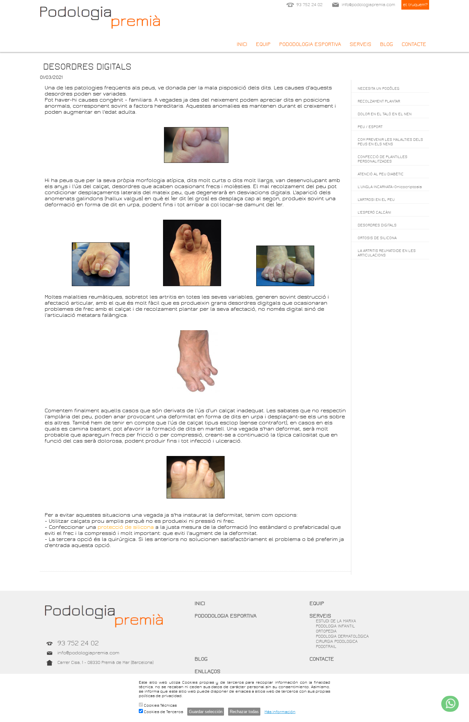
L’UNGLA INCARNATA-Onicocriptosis (390, 187)
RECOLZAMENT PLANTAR (379, 101)
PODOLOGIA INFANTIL (335, 626)
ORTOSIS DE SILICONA (377, 238)
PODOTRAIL (326, 646)
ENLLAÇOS (207, 671)
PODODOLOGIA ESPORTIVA (310, 44)
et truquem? (415, 5)
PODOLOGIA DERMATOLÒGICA (342, 636)
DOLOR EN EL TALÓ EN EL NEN (385, 114)
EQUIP (263, 44)
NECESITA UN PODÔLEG (378, 88)
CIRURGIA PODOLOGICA (337, 641)
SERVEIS (360, 44)
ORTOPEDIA (326, 631)
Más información (279, 712)
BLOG (386, 44)
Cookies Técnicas (160, 705)
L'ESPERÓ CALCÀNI (374, 212)
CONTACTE (414, 44)
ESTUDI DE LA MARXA (336, 621)
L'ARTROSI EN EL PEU (376, 199)
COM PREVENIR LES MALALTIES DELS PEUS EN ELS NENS (390, 141)
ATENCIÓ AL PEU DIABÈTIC (381, 174)
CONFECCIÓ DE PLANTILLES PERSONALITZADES (382, 159)
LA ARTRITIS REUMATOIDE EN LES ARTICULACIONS (387, 252)
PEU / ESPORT (370, 127)
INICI (242, 44)
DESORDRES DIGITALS (377, 225)
